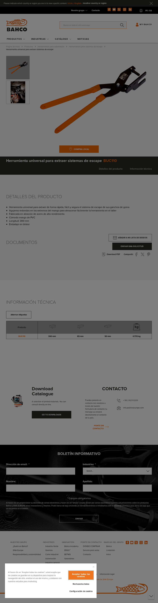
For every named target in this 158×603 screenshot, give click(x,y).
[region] (51, 580)
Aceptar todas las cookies (81, 575)
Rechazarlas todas (81, 584)
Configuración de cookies (81, 591)
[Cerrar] (93, 567)
